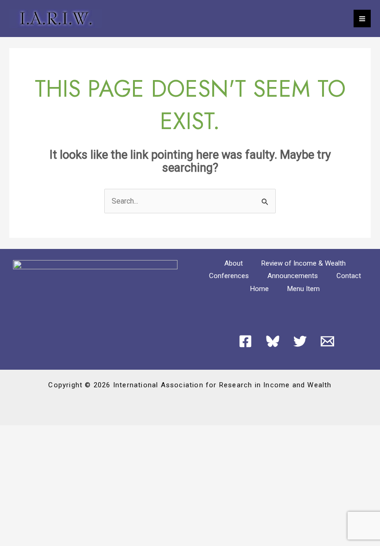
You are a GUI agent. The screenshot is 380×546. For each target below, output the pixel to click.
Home (259, 289)
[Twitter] (300, 341)
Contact (348, 276)
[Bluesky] (273, 341)
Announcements (292, 276)
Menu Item (303, 289)
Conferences (229, 276)
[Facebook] (245, 341)
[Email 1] (327, 341)
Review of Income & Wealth (303, 263)
